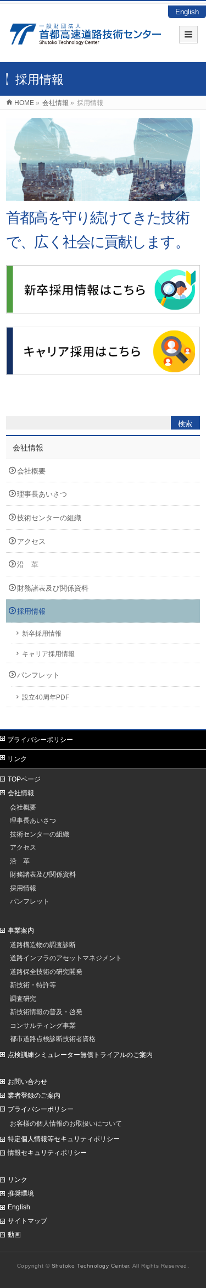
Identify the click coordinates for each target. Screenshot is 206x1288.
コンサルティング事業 (43, 1025)
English (187, 12)
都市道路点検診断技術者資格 (53, 1038)
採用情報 (31, 611)
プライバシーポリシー (40, 740)
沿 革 (27, 564)
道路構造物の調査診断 (43, 944)
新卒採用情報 (42, 633)
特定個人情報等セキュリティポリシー (64, 1139)
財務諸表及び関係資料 (52, 588)
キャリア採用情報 (48, 653)
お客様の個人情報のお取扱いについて (66, 1123)
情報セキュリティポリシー (47, 1153)
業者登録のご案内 (34, 1095)
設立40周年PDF (45, 697)
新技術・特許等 (33, 984)
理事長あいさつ (42, 494)
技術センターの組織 (49, 518)
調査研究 (23, 998)
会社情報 (28, 447)
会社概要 (31, 471)
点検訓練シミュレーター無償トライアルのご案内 (80, 1055)
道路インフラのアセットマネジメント (66, 957)
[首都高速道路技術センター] (85, 39)
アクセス (31, 541)
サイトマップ (27, 1221)
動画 (14, 1235)
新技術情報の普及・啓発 (46, 1011)
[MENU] (188, 34)
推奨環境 (21, 1193)
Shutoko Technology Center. (91, 1266)
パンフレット (38, 675)
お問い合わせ (27, 1082)
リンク (17, 759)
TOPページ (24, 779)
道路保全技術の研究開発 (46, 971)
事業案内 (21, 930)
